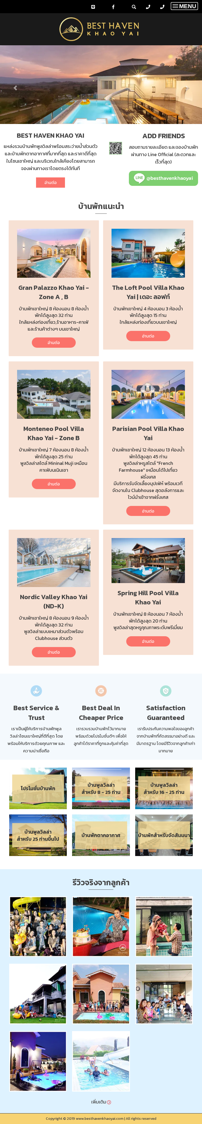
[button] (15, 85)
